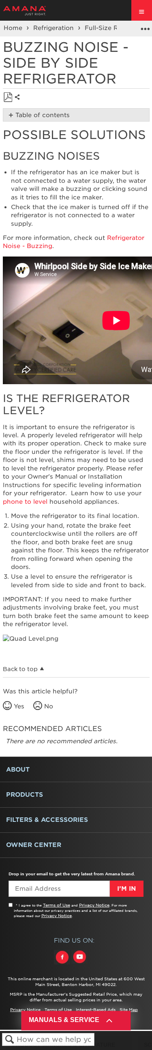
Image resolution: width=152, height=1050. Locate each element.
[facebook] (62, 964)
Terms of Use (56, 904)
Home (14, 28)
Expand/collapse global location (145, 26)
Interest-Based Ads (96, 1009)
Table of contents (42, 115)
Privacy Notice (94, 904)
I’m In (126, 888)
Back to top (20, 669)
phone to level (25, 501)
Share (19, 103)
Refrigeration (54, 28)
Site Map (129, 1009)
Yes (19, 706)
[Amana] (37, 10)
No (48, 706)
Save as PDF (8, 97)
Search (9, 1039)
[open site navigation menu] (141, 10)
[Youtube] (79, 964)
